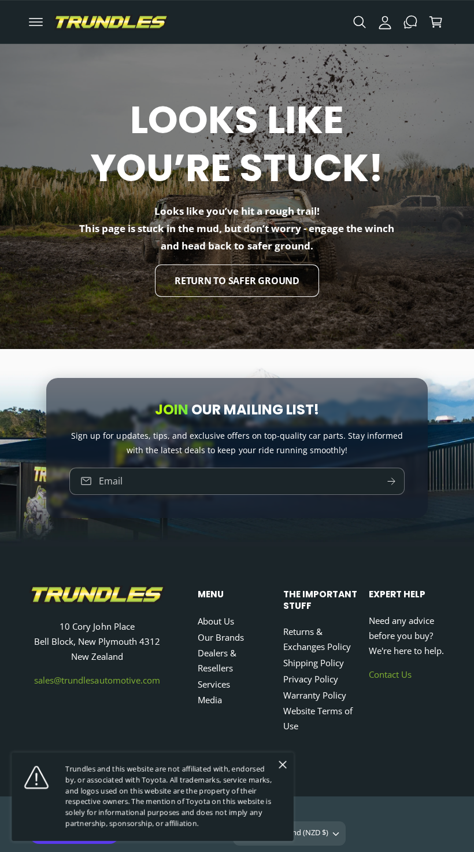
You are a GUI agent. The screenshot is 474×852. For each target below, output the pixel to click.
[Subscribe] (391, 480)
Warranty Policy (314, 695)
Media (210, 700)
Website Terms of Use (318, 719)
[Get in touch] (410, 22)
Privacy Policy (310, 679)
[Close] (282, 764)
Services (214, 684)
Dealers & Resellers (217, 661)
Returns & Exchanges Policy (317, 639)
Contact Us (390, 674)
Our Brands (221, 637)
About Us (216, 621)
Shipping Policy (313, 663)
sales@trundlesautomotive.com (97, 680)
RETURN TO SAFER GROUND (237, 280)
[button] (36, 22)
